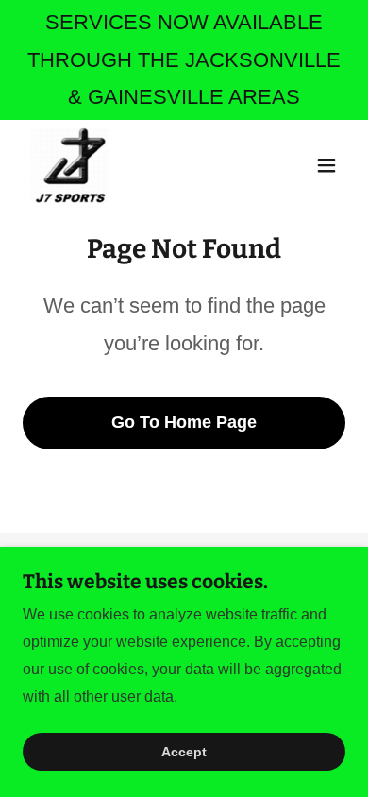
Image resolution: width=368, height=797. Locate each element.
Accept (184, 751)
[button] (326, 165)
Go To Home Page (184, 422)
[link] (69, 165)
